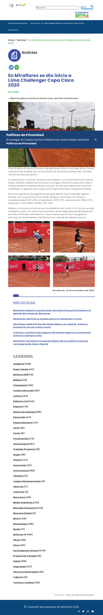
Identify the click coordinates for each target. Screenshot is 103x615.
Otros (16, 545)
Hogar (16, 454)
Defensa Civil (21, 401)
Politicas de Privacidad (21, 143)
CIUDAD (24, 23)
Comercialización (23, 390)
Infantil (17, 459)
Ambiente (18, 363)
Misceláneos (20, 524)
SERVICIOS (35, 23)
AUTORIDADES (46, 23)
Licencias (18, 491)
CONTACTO (13, 30)
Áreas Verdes (21, 369)
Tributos (18, 577)
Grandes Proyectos (24, 449)
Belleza (17, 380)
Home (11, 40)
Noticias (21, 40)
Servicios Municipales (26, 571)
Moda (16, 529)
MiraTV (17, 518)
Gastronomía (21, 444)
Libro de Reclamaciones (80, 595)
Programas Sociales (25, 555)
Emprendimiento (23, 422)
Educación (19, 417)
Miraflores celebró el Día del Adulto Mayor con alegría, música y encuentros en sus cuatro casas (50, 326)
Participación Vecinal (26, 550)
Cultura (17, 396)
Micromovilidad (22, 513)
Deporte (18, 406)
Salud (16, 561)
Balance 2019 (21, 374)
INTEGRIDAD (57, 23)
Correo (58, 595)
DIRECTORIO (79, 23)
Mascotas (19, 497)
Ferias (16, 433)
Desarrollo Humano (24, 412)
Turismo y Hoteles (23, 582)
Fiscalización (21, 438)
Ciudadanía (20, 385)
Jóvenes (18, 475)
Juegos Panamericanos (27, 481)
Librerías (18, 486)
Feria (16, 428)
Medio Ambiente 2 (23, 502)
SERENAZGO (68, 23)
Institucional (21, 470)
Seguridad (19, 566)
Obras (16, 540)
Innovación (19, 465)
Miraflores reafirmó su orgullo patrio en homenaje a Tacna (47, 318)
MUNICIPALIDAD (13, 23)
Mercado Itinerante (24, 508)
